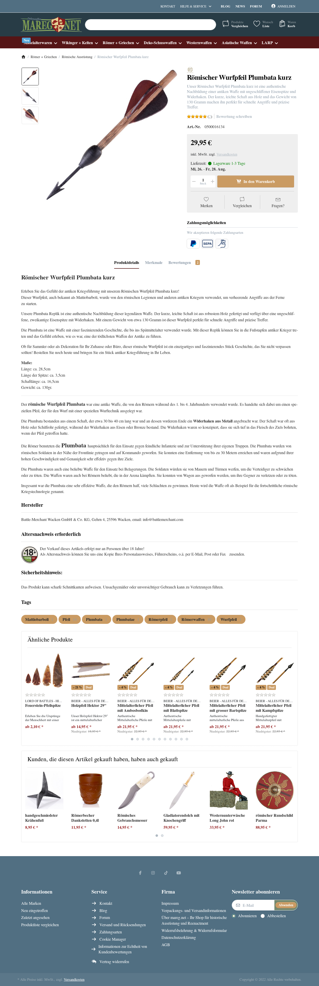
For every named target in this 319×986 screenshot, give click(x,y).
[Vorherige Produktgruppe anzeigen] (27, 697)
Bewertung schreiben (234, 116)
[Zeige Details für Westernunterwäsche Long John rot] (229, 790)
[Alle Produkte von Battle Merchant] (190, 69)
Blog (225, 6)
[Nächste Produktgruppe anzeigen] (292, 697)
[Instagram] (153, 872)
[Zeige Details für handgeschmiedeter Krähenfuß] (44, 790)
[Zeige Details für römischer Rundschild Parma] (275, 790)
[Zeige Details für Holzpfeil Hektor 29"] (90, 671)
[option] (30, 76)
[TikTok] (165, 872)
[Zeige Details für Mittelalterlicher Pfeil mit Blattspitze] (182, 671)
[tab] (126, 262)
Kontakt (167, 6)
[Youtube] (178, 872)
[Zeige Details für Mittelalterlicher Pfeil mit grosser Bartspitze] (229, 671)
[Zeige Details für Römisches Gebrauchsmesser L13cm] (136, 790)
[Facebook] (140, 872)
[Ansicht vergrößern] (111, 135)
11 (187, 739)
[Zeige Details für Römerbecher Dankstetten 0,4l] (90, 790)
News (240, 6)
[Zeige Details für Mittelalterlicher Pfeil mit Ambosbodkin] (136, 671)
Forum (256, 6)
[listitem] (111, 135)
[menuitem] (40, 42)
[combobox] (150, 24)
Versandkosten (227, 154)
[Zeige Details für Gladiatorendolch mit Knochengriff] (182, 790)
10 (181, 739)
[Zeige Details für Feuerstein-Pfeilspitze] (44, 671)
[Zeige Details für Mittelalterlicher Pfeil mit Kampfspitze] (275, 671)
